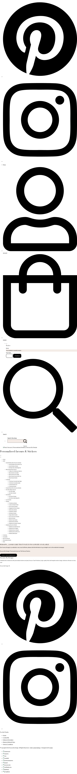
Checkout (17, 356)
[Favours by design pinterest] (40, 76)
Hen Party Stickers (12, 493)
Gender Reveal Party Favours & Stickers (13, 487)
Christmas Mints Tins (13, 484)
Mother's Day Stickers (13, 519)
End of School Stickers (13, 506)
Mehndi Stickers (12, 518)
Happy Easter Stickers (13, 514)
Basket (9, 356)
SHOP (4, 461)
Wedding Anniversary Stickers (15, 523)
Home (4, 459)
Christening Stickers (13, 503)
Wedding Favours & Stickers (11, 524)
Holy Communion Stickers (14, 516)
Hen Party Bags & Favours (11, 489)
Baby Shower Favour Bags (14, 474)
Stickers (7, 501)
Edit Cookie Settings (35, 748)
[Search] (25, 441)
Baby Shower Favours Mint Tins (15, 476)
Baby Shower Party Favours (11, 469)
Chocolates (5, 536)
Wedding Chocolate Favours (14, 526)
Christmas (8, 479)
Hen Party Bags (12, 491)
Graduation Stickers (13, 511)
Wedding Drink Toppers (13, 528)
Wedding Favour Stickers (14, 530)
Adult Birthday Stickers (13, 466)
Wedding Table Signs (13, 533)
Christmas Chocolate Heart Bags (15, 481)
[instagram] (40, 161)
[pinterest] (40, 644)
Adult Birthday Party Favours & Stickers (13, 462)
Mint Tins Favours (6, 538)
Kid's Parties (8, 494)
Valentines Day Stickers (13, 521)
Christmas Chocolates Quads (14, 482)
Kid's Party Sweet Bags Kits (14, 498)
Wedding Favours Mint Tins (14, 531)
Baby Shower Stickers (13, 477)
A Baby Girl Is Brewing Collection (15, 471)
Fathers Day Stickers (13, 509)
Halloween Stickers (12, 513)
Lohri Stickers (8, 499)
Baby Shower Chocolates (14, 472)
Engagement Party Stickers (14, 508)
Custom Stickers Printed (13, 504)
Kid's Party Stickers (12, 496)
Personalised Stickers (7, 540)
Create (51, 748)
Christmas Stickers (12, 486)
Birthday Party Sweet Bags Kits (15, 467)
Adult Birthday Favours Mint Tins (15, 464)
